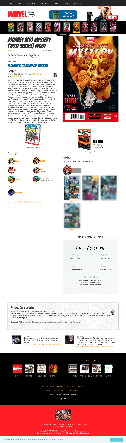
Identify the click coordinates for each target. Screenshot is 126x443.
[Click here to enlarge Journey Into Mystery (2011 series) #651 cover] (90, 121)
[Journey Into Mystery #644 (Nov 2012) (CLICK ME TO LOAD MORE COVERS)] (12, 27)
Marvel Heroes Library (53, 425)
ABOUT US (68, 390)
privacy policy (58, 394)
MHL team (68, 433)
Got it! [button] (117, 439)
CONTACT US (76, 390)
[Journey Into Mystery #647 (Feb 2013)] (40, 27)
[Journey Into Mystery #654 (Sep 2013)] (104, 27)
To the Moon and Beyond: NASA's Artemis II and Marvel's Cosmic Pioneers (42, 344)
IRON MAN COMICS (70, 386)
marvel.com (73, 394)
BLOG (54, 390)
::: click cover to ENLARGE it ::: (90, 125)
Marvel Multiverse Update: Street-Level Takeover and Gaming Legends (95, 347)
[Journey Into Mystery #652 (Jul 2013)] (86, 27)
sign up (51, 394)
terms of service (66, 394)
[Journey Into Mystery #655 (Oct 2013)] (113, 27)
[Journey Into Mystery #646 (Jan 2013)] (30, 27)
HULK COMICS (60, 386)
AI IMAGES (48, 390)
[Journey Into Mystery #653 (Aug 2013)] (95, 27)
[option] (12, 27)
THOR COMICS (80, 386)
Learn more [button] (59, 439)
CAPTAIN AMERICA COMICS (48, 386)
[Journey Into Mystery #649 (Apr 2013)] (58, 27)
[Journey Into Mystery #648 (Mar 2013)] (49, 27)
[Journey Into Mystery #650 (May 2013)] (67, 27)
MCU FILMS (60, 390)
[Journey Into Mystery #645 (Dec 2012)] (21, 27)
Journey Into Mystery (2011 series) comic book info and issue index (25, 202)
